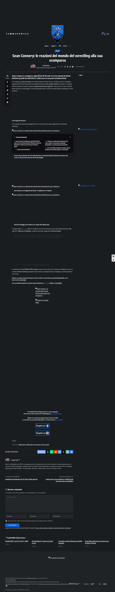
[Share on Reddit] (7, 90)
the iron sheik (45, 444)
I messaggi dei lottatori (23, 149)
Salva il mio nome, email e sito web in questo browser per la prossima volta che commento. (30, 521)
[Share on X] (67, 66)
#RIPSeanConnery (19, 235)
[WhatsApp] (26, 33)
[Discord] (22, 33)
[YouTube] (11, 33)
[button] (104, 33)
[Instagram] (15, 33)
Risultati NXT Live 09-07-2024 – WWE (16, 541)
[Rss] (28, 33)
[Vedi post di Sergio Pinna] (33, 66)
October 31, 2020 (44, 265)
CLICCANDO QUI (56, 414)
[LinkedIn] (17, 33)
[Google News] (13, 33)
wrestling (46, 283)
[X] (8, 33)
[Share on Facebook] (65, 66)
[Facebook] (6, 33)
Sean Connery (37, 444)
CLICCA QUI (22, 280)
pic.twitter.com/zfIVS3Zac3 (52, 237)
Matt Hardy (30, 444)
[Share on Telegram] (7, 94)
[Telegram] (24, 33)
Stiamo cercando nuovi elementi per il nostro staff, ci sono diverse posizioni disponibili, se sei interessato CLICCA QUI (56, 142)
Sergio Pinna (46, 65)
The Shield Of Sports (31, 578)
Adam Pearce (22, 444)
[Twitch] (19, 33)
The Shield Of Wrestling (11, 584)
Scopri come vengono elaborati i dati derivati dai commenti (53, 528)
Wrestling (24, 229)
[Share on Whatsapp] (7, 86)
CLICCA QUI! (58, 283)
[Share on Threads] (63, 452)
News (57, 50)
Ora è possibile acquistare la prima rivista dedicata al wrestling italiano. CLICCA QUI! (57, 148)
